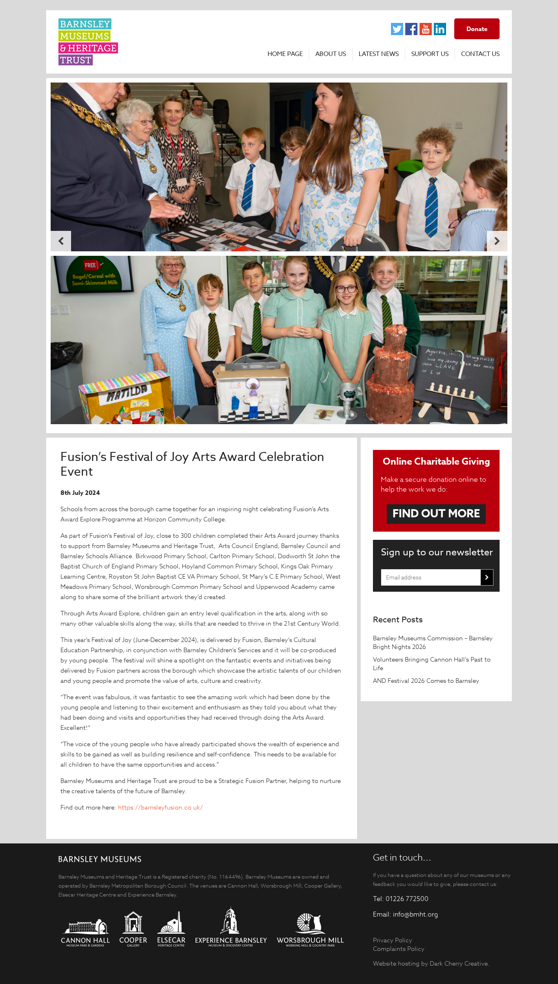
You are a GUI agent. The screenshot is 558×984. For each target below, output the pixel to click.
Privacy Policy (392, 940)
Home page (285, 53)
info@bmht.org (415, 914)
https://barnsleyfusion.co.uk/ (161, 807)
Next (497, 241)
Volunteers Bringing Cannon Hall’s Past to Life (432, 663)
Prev (61, 241)
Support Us (430, 53)
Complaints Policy (398, 948)
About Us (330, 53)
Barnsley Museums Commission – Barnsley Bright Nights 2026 (433, 642)
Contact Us (480, 53)
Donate (476, 29)
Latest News (379, 53)
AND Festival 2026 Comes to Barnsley (427, 680)
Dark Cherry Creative (459, 963)
